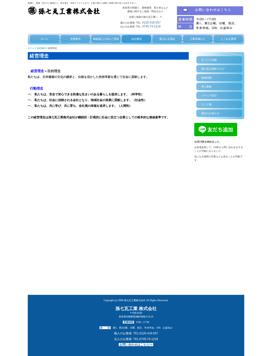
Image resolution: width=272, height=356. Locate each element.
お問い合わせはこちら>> (136, 344)
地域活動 (206, 77)
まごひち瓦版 (209, 59)
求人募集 (206, 86)
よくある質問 (228, 38)
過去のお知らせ (210, 113)
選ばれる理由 (167, 38)
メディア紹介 (209, 95)
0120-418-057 (151, 22)
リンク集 (206, 104)
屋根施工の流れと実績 (106, 38)
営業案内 (75, 38)
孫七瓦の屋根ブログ (213, 68)
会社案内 (136, 38)
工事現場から (197, 38)
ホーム (44, 38)
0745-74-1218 (151, 26)
